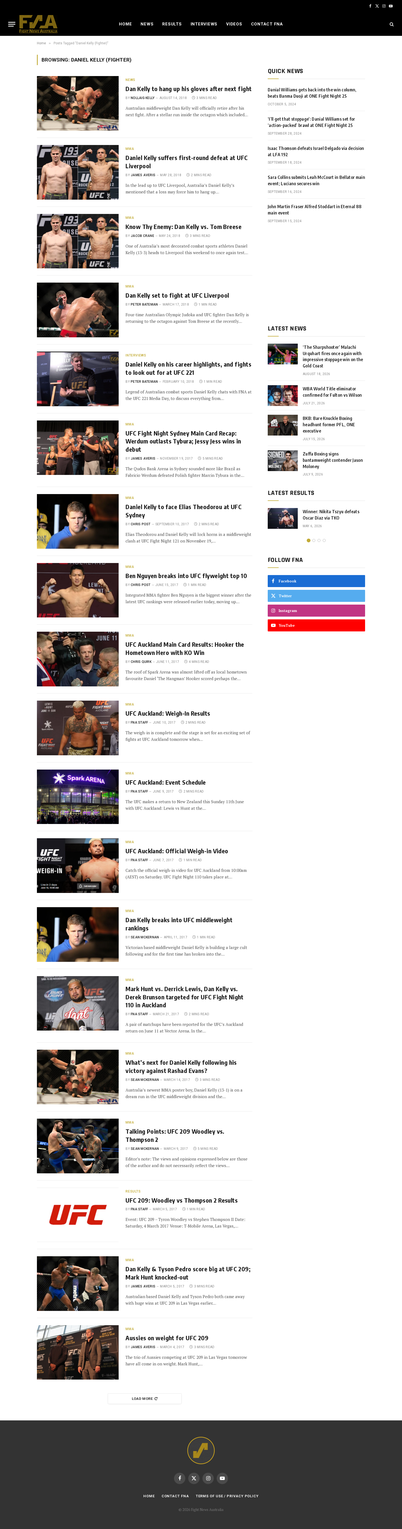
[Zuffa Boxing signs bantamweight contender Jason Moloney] (283, 460)
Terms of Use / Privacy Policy (227, 1496)
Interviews (204, 24)
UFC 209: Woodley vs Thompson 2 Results (182, 1200)
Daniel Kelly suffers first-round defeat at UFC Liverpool (186, 162)
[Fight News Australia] (38, 24)
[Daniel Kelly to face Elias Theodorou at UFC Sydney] (78, 521)
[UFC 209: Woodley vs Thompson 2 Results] (78, 1215)
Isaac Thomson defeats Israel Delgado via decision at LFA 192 (316, 151)
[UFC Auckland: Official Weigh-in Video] (78, 865)
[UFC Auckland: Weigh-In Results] (78, 728)
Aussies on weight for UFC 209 (167, 1338)
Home (125, 24)
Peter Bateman (144, 304)
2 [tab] (313, 540)
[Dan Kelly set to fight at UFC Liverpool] (78, 310)
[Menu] (11, 24)
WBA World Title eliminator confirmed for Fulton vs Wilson (332, 392)
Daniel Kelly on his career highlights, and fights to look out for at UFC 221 (188, 368)
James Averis (143, 175)
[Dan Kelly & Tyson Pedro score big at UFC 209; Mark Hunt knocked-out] (78, 1283)
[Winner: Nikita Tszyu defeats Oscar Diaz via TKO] (283, 518)
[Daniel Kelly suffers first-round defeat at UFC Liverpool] (78, 172)
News (147, 24)
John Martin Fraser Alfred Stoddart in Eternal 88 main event (315, 210)
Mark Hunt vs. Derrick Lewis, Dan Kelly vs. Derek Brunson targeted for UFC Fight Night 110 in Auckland (184, 997)
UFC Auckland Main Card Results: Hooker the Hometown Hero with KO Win (185, 648)
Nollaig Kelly (143, 98)
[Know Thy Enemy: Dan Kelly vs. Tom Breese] (78, 241)
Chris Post (140, 524)
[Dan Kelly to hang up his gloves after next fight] (78, 103)
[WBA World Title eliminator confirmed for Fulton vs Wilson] (283, 395)
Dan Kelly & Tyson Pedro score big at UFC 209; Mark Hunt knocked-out (188, 1273)
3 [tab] (319, 540)
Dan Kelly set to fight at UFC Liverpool (177, 295)
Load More (142, 1399)
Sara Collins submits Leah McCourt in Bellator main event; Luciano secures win (316, 180)
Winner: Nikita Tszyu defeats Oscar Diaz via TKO (331, 515)
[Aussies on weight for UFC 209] (78, 1352)
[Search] (391, 24)
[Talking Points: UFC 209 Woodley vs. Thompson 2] (78, 1146)
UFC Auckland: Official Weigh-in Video (177, 851)
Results (172, 24)
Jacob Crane (142, 236)
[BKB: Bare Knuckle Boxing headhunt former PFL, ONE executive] (283, 425)
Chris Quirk (141, 662)
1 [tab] (308, 540)
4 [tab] (324, 540)
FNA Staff (139, 722)
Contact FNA (267, 24)
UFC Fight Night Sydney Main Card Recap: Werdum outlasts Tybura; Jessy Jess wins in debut (183, 441)
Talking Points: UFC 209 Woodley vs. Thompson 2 (175, 1135)
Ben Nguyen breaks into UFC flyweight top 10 (186, 575)
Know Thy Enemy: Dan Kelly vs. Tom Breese (183, 226)
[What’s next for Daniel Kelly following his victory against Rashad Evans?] (78, 1077)
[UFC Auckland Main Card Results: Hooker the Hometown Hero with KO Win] (78, 659)
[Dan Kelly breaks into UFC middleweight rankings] (78, 934)
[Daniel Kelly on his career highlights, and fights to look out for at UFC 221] (78, 379)
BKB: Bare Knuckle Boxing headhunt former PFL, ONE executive (329, 425)
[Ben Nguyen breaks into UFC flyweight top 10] (78, 590)
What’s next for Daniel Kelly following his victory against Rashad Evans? (181, 1066)
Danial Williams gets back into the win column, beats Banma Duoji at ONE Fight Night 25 (312, 93)
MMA (130, 149)
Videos (234, 24)
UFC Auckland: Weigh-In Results (168, 713)
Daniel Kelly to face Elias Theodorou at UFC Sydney (183, 511)
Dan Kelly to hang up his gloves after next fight (189, 88)
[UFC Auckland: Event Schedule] (78, 797)
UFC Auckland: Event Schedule (166, 782)
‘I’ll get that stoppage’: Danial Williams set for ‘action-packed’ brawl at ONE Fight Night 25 (311, 122)
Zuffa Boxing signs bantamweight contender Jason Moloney (333, 460)
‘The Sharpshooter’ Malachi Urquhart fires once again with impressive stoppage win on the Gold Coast (333, 356)
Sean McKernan (145, 937)
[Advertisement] (316, 274)
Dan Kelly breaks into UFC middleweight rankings (179, 924)
